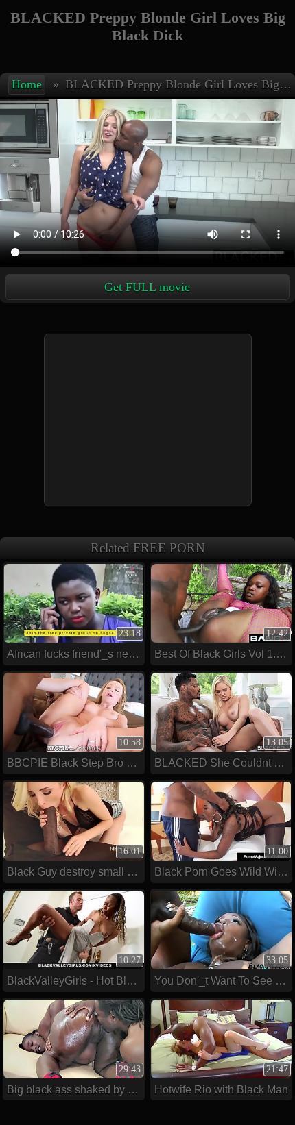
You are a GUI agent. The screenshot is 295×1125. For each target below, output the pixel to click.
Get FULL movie (147, 287)
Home (27, 84)
